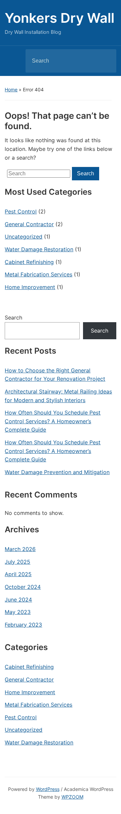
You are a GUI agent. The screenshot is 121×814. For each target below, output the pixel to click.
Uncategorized (23, 236)
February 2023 (23, 624)
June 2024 (18, 599)
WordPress (47, 789)
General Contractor (29, 224)
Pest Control (21, 211)
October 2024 (23, 586)
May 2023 (18, 612)
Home (11, 89)
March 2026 (20, 549)
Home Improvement (30, 287)
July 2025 (17, 561)
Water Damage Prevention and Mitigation (57, 472)
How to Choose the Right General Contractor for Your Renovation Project (55, 374)
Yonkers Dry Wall (59, 18)
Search (105, 61)
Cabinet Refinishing (29, 262)
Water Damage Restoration (39, 249)
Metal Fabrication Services (38, 274)
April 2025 (18, 574)
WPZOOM (72, 797)
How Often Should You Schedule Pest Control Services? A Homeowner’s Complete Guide (52, 421)
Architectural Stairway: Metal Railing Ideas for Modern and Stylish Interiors (58, 395)
